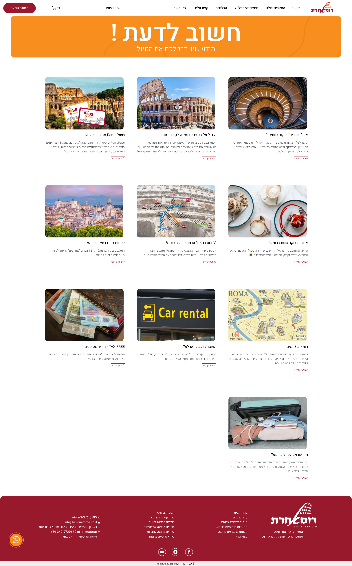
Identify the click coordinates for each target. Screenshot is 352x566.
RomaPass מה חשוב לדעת (104, 135)
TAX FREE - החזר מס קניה (105, 346)
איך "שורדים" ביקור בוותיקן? (287, 135)
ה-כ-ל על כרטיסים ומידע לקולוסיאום (188, 135)
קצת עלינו (201, 8)
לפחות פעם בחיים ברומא (106, 243)
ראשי (296, 8)
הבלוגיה (221, 8)
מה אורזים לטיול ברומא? (289, 454)
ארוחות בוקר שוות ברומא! (288, 243)
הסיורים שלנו (275, 8)
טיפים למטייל (248, 8)
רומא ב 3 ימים (297, 346)
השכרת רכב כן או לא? (199, 346)
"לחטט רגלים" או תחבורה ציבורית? (190, 243)
